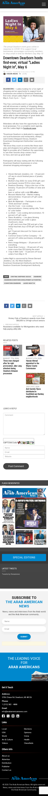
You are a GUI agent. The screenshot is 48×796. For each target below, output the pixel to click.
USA (4, 732)
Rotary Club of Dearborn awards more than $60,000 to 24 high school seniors (27, 319)
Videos (5, 743)
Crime (26, 736)
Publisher (6, 766)
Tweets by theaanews (11, 574)
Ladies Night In (29, 283)
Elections (28, 729)
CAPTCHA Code (10, 443)
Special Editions (24, 557)
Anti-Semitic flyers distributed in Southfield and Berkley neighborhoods (35, 393)
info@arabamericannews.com (14, 711)
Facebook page (29, 128)
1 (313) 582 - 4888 (9, 704)
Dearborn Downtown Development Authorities (22, 280)
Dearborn (37, 277)
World (4, 736)
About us (6, 756)
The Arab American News (19, 785)
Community (32, 348)
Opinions (27, 732)
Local (24, 74)
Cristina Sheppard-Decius (21, 277)
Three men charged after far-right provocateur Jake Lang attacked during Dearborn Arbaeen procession (12, 367)
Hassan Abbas (12, 74)
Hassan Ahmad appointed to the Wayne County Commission (32, 365)
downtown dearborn (12, 283)
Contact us (6, 770)
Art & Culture (7, 739)
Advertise (6, 759)
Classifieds (28, 743)
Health (26, 739)
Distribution (6, 763)
